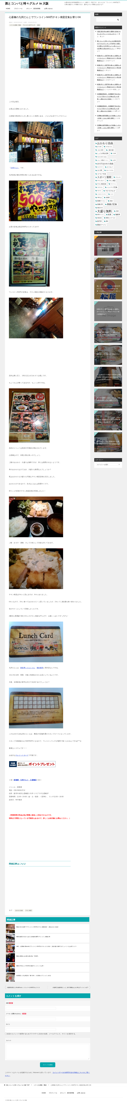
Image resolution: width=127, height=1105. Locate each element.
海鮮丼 (117, 214)
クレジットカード (21, 755)
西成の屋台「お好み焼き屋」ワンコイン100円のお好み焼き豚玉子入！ (108, 268)
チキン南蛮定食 (101, 184)
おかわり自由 (19, 910)
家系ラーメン (100, 214)
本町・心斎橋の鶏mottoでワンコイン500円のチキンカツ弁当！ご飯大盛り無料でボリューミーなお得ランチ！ (46, 946)
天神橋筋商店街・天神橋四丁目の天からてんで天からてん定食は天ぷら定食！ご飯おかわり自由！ (109, 96)
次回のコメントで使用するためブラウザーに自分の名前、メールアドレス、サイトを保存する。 (42, 1034)
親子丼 (99, 221)
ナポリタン (100, 187)
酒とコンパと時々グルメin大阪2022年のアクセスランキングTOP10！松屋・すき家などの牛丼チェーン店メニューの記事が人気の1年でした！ (108, 289)
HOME (8, 8)
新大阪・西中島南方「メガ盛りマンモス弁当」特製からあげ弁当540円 (108, 333)
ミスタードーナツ (101, 194)
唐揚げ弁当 (100, 207)
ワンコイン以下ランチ (29, 25)
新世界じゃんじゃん (27, 668)
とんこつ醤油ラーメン (102, 160)
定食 (38, 25)
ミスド (111, 194)
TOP (17, 1085)
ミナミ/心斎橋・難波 (15, 25)
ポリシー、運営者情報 (33, 8)
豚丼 (107, 221)
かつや (99, 146)
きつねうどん (109, 146)
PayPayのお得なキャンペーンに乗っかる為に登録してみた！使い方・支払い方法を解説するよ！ (108, 246)
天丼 (117, 211)
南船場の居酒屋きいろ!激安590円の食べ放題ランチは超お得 (108, 421)
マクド (99, 190)
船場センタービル (110, 218)
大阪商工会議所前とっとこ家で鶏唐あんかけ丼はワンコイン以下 (70, 987)
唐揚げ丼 (100, 204)
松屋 (109, 214)
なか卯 (114, 160)
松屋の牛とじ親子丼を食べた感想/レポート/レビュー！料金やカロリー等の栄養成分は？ (109, 58)
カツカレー (110, 167)
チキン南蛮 (28, 910)
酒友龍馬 (40, 668)
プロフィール (18, 8)
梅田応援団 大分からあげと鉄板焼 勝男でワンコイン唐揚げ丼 (33, 936)
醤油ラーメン (101, 225)
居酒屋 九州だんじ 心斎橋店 (25, 780)
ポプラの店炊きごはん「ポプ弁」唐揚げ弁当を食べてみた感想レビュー (108, 399)
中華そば (99, 197)
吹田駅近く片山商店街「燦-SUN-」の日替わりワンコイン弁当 (33, 975)
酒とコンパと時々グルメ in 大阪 (27, 3)
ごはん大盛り (100, 150)
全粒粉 (108, 197)
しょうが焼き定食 (102, 153)
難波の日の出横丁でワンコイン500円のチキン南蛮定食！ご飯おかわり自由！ (37, 927)
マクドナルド (110, 191)
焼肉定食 (99, 217)
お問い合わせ (48, 8)
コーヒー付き (101, 174)
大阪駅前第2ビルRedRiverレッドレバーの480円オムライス (23, 987)
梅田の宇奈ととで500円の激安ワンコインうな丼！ (30, 966)
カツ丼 (99, 170)
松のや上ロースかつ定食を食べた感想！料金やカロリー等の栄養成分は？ (108, 443)
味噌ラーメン (101, 201)
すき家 (114, 153)
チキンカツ (118, 177)
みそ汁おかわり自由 (105, 164)
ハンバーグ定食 (112, 187)
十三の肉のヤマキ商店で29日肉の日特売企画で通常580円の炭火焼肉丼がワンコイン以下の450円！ (109, 377)
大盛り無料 (104, 211)
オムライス (100, 167)
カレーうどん (109, 170)
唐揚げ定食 (112, 204)
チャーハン (113, 183)
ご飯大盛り (111, 150)
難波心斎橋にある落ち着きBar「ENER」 (27, 956)
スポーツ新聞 (104, 177)
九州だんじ (15, 168)
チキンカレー (100, 180)
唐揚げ (111, 200)
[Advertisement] (47, 85)
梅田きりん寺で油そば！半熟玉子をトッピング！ (108, 355)
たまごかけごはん (102, 157)
